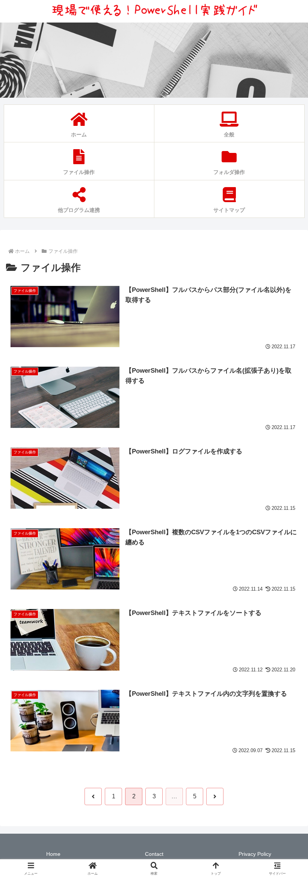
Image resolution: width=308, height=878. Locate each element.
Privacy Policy (255, 854)
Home (53, 854)
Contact (154, 854)
